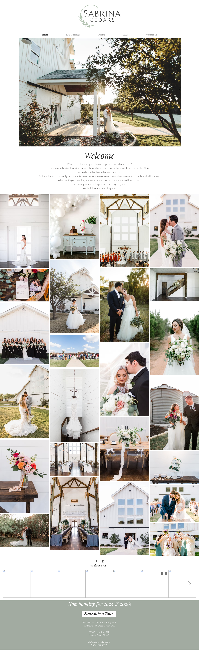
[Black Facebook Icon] (96, 561)
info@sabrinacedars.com (99, 641)
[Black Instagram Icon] (103, 561)
